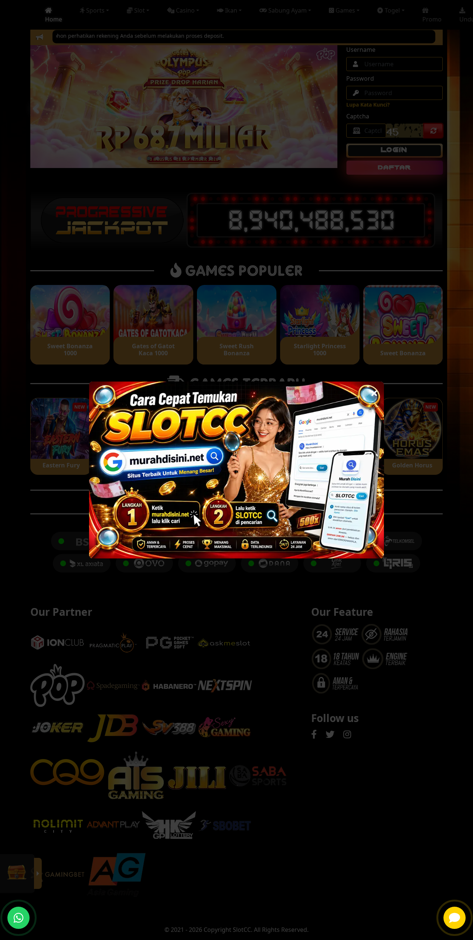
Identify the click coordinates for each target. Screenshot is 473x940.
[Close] (374, 391)
